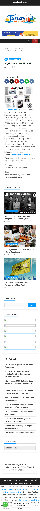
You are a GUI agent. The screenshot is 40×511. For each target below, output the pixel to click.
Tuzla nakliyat (15, 492)
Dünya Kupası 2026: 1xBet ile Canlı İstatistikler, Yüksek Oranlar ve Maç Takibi (19, 383)
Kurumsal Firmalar (14, 59)
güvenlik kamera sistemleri (15, 166)
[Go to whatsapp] (5, 504)
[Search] (28, 41)
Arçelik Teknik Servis (17, 161)
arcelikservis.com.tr (21, 155)
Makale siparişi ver (35, 41)
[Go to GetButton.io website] (5, 508)
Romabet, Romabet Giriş (29, 500)
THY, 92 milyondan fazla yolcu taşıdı (19, 433)
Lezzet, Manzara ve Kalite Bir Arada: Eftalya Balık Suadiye (20, 236)
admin (8, 67)
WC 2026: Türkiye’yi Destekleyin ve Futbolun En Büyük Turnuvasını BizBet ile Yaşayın (19, 374)
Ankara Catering (8, 489)
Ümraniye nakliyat (24, 489)
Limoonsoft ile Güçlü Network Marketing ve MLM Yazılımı (20, 269)
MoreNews (13, 483)
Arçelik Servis (23, 158)
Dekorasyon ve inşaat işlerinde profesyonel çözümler (17, 174)
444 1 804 (13, 158)
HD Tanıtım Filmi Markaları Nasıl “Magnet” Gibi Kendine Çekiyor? (20, 203)
